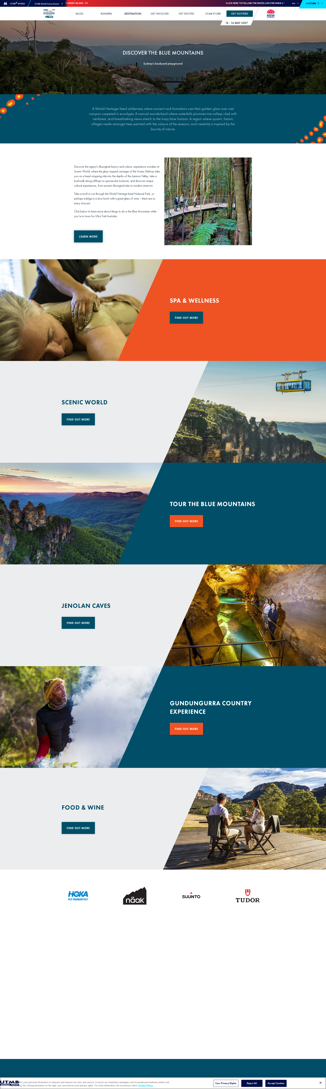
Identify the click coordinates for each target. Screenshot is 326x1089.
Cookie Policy (145, 1085)
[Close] (320, 1082)
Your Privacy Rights (225, 1083)
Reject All (252, 1083)
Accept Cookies (276, 1083)
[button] (49, 3)
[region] (163, 1083)
